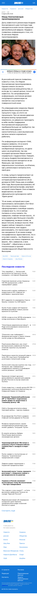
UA (34, 3)
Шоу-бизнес (19, 259)
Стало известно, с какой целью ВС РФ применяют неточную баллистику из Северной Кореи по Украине (17, 389)
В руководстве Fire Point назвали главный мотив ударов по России (15, 417)
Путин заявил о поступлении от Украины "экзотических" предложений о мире (14, 455)
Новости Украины (8, 259)
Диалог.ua (5, 585)
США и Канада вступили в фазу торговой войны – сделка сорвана (15, 409)
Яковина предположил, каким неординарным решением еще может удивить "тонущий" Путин (15, 425)
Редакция (5, 573)
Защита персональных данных (23, 578)
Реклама (21, 570)
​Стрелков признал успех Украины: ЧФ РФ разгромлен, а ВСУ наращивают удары (16, 282)
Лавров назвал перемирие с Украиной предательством (13, 464)
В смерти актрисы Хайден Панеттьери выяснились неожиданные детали (12, 435)
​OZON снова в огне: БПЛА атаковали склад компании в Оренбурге (16, 318)
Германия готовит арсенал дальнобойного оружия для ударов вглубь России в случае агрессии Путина (16, 378)
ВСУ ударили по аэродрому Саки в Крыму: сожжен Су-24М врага (16, 301)
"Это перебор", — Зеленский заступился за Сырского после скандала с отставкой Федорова (15, 273)
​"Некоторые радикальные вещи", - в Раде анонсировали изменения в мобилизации (16, 326)
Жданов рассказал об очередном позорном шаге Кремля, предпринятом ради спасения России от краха (15, 502)
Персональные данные (23, 574)
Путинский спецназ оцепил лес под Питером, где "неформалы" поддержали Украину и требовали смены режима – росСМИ (16, 367)
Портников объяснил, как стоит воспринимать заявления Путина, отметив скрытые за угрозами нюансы (15, 346)
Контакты (5, 577)
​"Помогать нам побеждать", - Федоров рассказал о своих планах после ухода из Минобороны (16, 336)
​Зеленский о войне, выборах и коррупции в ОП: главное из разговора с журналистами (14, 292)
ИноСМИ (5, 256)
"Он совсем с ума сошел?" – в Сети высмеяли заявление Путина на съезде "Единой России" (16, 492)
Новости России (26, 256)
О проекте (5, 570)
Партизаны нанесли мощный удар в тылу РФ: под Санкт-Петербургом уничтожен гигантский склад (16, 357)
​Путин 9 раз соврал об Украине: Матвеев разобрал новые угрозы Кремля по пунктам (15, 309)
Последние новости (13, 266)
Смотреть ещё (8, 511)
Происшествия (14, 256)
